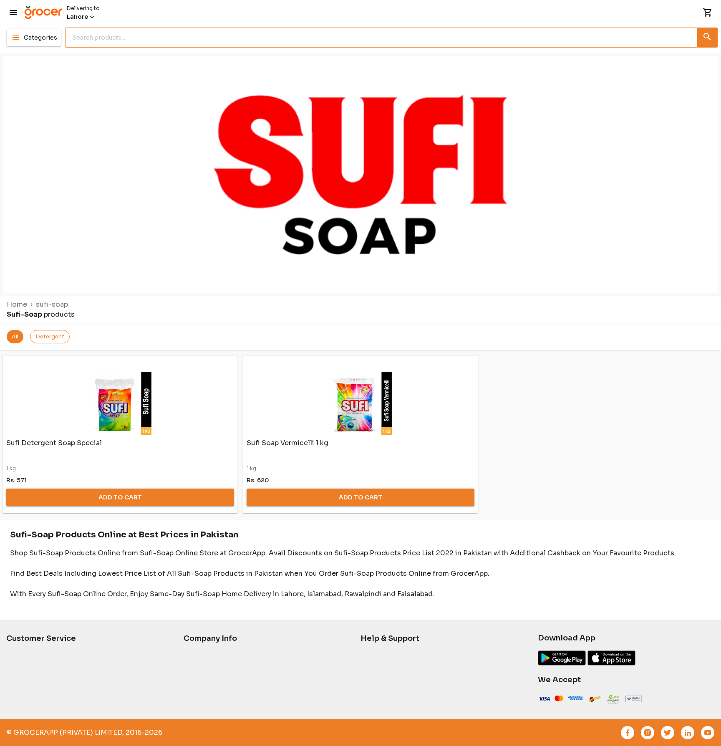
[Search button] (708, 36)
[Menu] (13, 13)
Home (17, 304)
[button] (34, 37)
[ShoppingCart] (708, 13)
